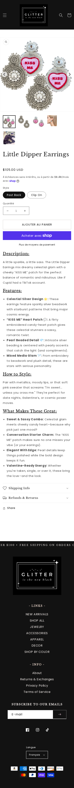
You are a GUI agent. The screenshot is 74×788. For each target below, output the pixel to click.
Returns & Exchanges (37, 679)
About (37, 673)
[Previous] (4, 74)
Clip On (36, 195)
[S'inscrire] (59, 714)
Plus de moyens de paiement (37, 244)
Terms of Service (37, 692)
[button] (5, 15)
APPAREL (37, 639)
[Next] (69, 74)
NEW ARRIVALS (37, 614)
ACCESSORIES (37, 633)
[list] (37, 74)
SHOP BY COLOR (37, 652)
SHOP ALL (37, 620)
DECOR (37, 645)
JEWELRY (37, 627)
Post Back (14, 195)
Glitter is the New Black (39, 779)
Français (34, 755)
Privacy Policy (37, 685)
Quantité (8, 203)
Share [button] (11, 508)
